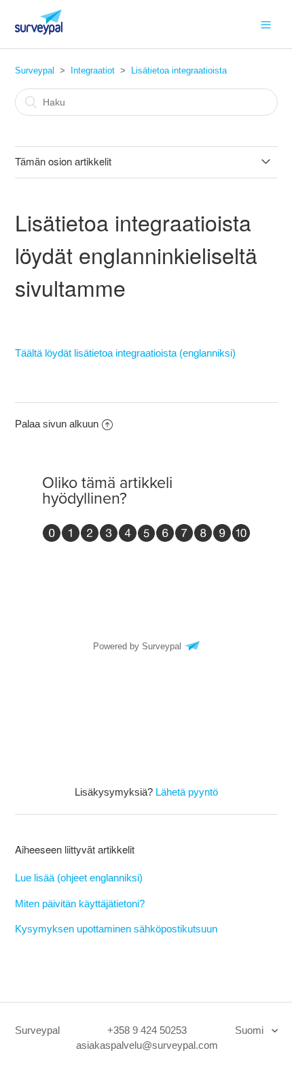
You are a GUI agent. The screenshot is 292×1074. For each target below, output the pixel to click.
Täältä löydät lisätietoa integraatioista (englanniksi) (125, 353)
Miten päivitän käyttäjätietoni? (80, 903)
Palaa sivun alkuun (56, 423)
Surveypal (34, 70)
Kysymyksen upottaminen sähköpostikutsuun (116, 928)
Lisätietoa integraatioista (179, 70)
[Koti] (39, 31)
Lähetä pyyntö (187, 792)
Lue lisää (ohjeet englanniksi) (79, 877)
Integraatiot (93, 70)
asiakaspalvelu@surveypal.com (147, 1045)
